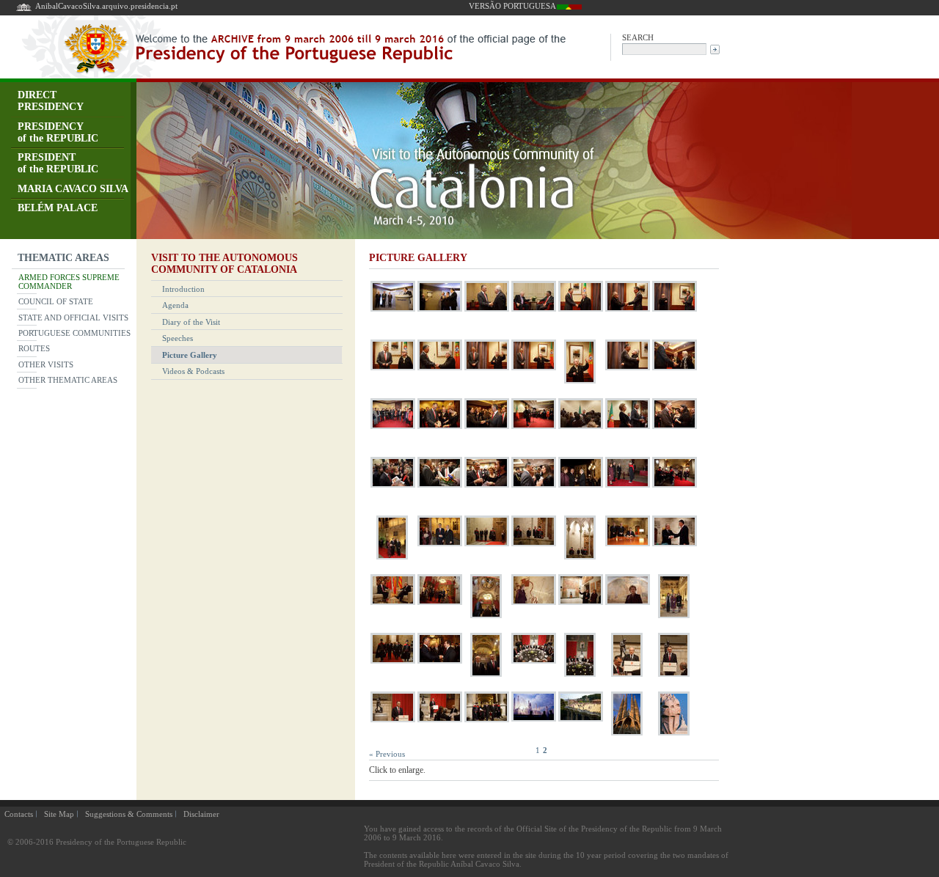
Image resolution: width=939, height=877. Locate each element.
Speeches (177, 338)
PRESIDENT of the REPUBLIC (58, 163)
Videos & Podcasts (193, 371)
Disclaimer (201, 814)
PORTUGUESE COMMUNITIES (74, 333)
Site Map (59, 814)
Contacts (18, 814)
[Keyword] (664, 48)
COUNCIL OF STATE (55, 301)
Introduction (183, 289)
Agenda (175, 305)
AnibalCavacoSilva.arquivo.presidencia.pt (106, 5)
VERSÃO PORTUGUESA (512, 5)
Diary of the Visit (191, 322)
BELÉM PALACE (58, 207)
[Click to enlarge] (393, 311)
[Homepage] (24, 10)
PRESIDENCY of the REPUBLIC (58, 132)
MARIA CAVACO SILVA (73, 188)
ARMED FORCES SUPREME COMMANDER (69, 281)
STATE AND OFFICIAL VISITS (73, 317)
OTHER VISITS (45, 364)
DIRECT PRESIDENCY (51, 100)
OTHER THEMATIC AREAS (67, 379)
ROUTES (34, 348)
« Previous (387, 753)
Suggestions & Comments (128, 814)
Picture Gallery (189, 355)
